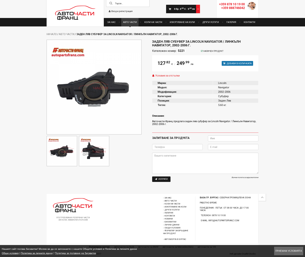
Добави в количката (239, 63)
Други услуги (210, 22)
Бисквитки (170, 222)
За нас (111, 22)
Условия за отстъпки (167, 75)
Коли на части (153, 22)
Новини (169, 219)
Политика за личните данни (37, 253)
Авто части (130, 22)
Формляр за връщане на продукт (175, 232)
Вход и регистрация (122, 11)
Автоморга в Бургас (175, 239)
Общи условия (172, 228)
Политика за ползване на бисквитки (75, 253)
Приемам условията (288, 251)
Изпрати (163, 179)
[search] (110, 3)
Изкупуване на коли (182, 22)
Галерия (231, 22)
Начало (52, 34)
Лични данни (172, 225)
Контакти (249, 22)
